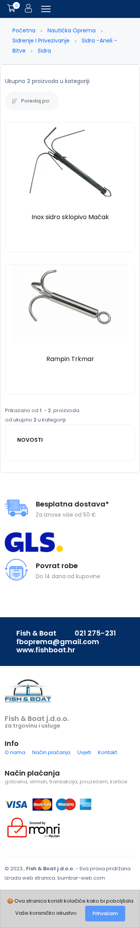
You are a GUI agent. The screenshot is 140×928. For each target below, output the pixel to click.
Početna (23, 30)
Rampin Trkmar (70, 358)
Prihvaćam (105, 913)
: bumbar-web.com (80, 878)
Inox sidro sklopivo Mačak (70, 217)
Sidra (44, 51)
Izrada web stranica (30, 878)
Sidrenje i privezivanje (41, 40)
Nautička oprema (71, 30)
